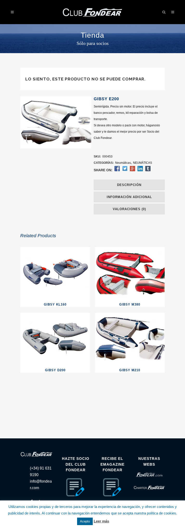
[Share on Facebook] (117, 170)
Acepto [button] (85, 521)
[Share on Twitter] (124, 170)
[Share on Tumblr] (148, 170)
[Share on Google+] (132, 170)
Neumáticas (123, 162)
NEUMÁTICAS (142, 162)
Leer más (101, 521)
